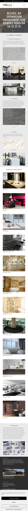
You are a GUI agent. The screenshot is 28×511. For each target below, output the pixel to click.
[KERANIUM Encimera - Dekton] (14, 374)
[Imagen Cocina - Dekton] (14, 395)
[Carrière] (14, 454)
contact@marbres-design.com (10, 489)
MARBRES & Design (6, 459)
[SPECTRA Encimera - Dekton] (14, 333)
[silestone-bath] (14, 416)
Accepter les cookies (14, 498)
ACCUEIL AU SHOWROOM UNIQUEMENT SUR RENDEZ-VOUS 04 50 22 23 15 (14, 20)
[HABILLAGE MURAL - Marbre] (14, 291)
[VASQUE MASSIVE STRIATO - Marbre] (14, 250)
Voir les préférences (14, 506)
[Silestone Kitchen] (14, 229)
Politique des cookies (9, 509)
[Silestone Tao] (14, 208)
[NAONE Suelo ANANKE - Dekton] (14, 354)
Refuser (14, 502)
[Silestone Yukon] (14, 188)
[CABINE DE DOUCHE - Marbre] (14, 312)
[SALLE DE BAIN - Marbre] (14, 271)
